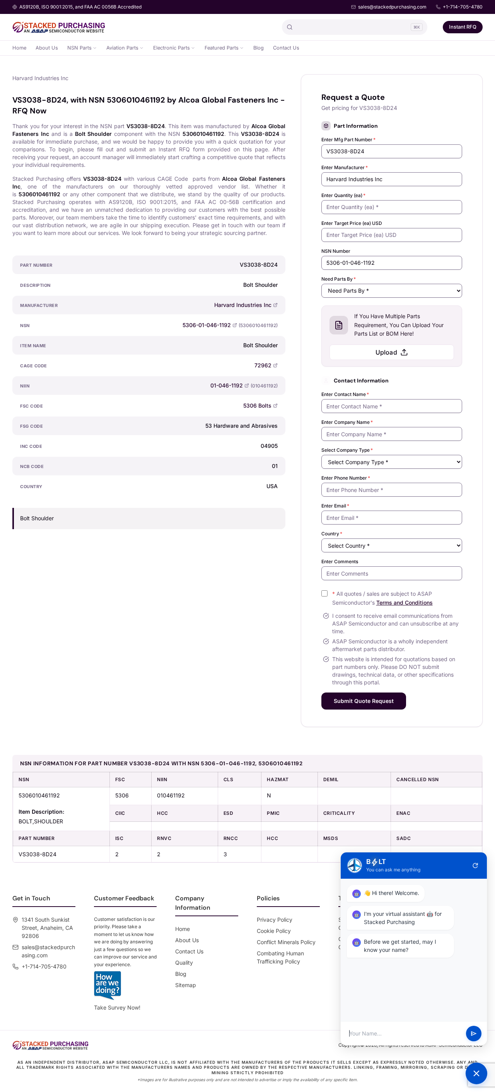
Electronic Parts (171, 48)
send (473, 1033)
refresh (475, 865)
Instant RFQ (462, 27)
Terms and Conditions (404, 602)
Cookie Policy (274, 930)
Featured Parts (222, 48)
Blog (258, 48)
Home (19, 48)
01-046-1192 (226, 385)
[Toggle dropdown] (94, 48)
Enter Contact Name (345, 394)
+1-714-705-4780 (463, 7)
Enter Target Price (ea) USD (351, 223)
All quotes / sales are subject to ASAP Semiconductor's (382, 598)
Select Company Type (347, 450)
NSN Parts (79, 48)
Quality (184, 962)
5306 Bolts (257, 405)
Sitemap (185, 985)
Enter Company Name (347, 422)
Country (331, 534)
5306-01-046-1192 (207, 325)
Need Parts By (338, 279)
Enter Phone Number (345, 478)
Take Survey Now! (117, 1007)
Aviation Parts (122, 48)
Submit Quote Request (364, 701)
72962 (262, 365)
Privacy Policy (274, 919)
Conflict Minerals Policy (286, 942)
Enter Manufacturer (344, 167)
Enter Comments (339, 561)
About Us (47, 48)
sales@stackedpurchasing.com (392, 7)
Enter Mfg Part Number (348, 139)
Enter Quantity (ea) (343, 195)
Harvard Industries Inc (242, 305)
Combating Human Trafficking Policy (280, 957)
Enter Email (335, 506)
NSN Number (335, 251)
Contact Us (286, 48)
